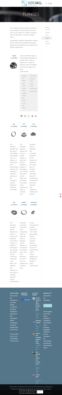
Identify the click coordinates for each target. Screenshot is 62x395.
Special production (47, 42)
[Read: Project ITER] (33, 375)
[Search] (36, 3)
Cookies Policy (23, 391)
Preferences (33, 391)
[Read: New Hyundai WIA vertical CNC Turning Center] (33, 352)
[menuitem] (36, 3)
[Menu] (40, 3)
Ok (40, 391)
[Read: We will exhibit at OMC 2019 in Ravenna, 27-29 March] (33, 298)
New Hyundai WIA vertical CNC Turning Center (38, 358)
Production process (47, 33)
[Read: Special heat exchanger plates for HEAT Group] (33, 334)
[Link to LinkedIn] (51, 3)
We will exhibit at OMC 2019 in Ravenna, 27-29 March (38, 303)
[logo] (31, 3)
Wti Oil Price (29, 300)
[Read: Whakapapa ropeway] (33, 321)
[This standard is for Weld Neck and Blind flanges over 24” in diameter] (25, 116)
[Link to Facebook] (46, 3)
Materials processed (47, 28)
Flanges (47, 38)
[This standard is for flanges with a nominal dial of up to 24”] (21, 116)
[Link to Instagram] (48, 3)
